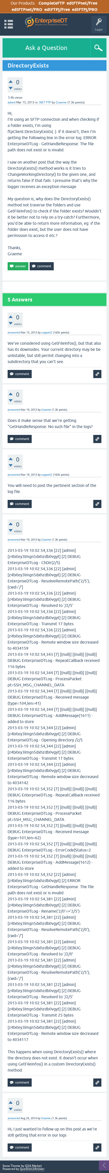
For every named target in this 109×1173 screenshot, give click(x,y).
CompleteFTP (52, 3)
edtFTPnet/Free (82, 3)
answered (14, 332)
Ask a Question (46, 47)
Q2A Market (33, 1166)
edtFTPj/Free (57, 9)
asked (11, 102)
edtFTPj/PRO (85, 9)
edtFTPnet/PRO (27, 9)
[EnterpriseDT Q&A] (46, 22)
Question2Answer (32, 1169)
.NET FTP (45, 102)
